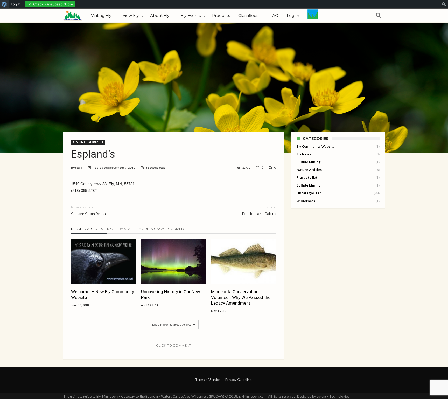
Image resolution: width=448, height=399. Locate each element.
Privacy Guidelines (239, 379)
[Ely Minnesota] (75, 15)
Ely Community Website (316, 146)
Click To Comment (173, 345)
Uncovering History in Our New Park (170, 294)
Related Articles (87, 228)
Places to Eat (307, 177)
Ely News (304, 154)
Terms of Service (207, 379)
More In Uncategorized (161, 228)
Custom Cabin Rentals (89, 210)
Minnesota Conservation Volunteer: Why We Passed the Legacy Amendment (240, 297)
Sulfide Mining (309, 162)
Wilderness (306, 200)
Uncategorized (88, 142)
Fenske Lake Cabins (259, 210)
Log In (16, 4)
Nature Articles (309, 169)
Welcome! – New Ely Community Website (102, 294)
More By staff (121, 228)
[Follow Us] (312, 15)
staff (78, 167)
